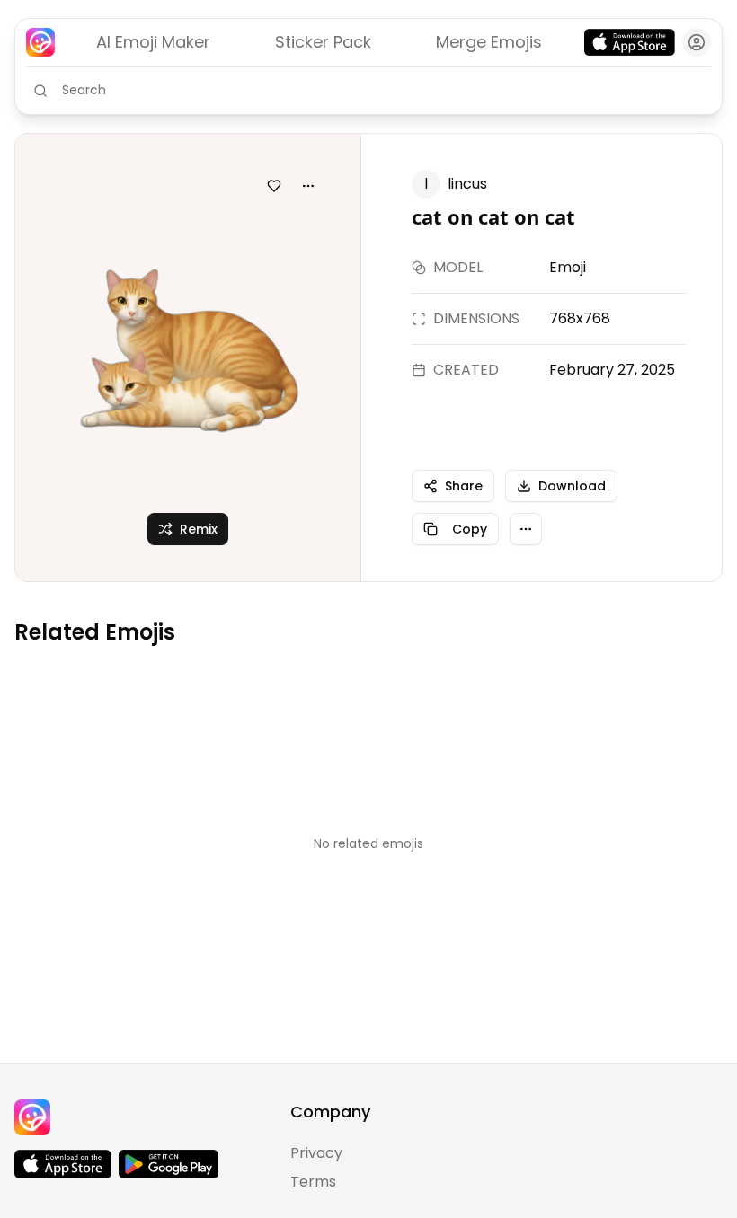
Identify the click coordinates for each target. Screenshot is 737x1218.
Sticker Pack (323, 42)
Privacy (316, 1153)
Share (464, 486)
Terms (313, 1181)
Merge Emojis (489, 42)
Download (572, 486)
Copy (469, 529)
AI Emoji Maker (153, 42)
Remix (199, 529)
